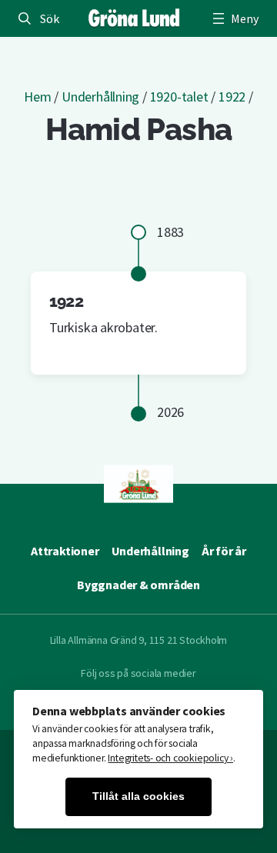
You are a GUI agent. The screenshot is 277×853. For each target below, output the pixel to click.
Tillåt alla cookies (138, 796)
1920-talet (179, 96)
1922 (232, 96)
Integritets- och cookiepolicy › (170, 758)
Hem (37, 96)
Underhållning (100, 96)
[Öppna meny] (234, 18)
